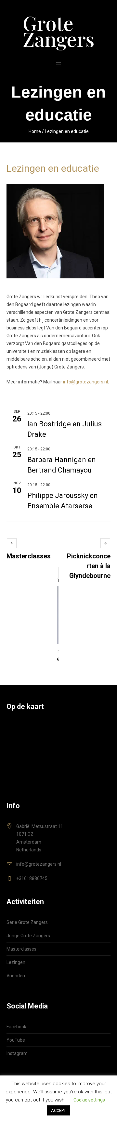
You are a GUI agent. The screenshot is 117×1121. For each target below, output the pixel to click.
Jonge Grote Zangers (28, 935)
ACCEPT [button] (58, 1110)
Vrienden (15, 975)
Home (35, 131)
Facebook (16, 1026)
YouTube (15, 1040)
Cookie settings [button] (89, 1099)
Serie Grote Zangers (27, 922)
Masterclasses (28, 556)
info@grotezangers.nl (85, 381)
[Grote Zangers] (59, 30)
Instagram (17, 1053)
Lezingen (15, 962)
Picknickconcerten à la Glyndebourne (88, 566)
